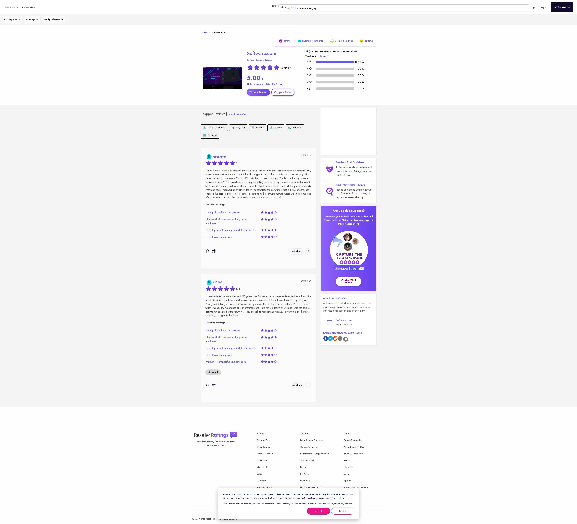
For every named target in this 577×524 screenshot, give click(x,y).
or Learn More (351, 224)
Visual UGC (262, 467)
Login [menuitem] (543, 7)
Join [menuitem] (534, 7)
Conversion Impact (309, 447)
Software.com (261, 53)
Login (346, 474)
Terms (347, 460)
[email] (340, 339)
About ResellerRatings (354, 447)
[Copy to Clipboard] (345, 339)
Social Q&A (262, 460)
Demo (303, 467)
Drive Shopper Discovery (311, 440)
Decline (342, 511)
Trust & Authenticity (353, 453)
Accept (318, 511)
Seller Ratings (263, 447)
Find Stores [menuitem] (10, 7)
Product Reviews (265, 453)
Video (259, 474)
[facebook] (325, 339)
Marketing (305, 480)
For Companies (562, 7)
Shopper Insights (308, 460)
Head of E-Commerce (310, 487)
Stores (204, 32)
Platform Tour (263, 440)
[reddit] (335, 339)
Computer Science (264, 60)
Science (250, 60)
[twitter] (330, 339)
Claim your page (348, 281)
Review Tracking (264, 487)
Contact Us (349, 467)
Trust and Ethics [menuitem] (28, 7)
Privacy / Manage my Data (356, 487)
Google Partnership (353, 440)
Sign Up (347, 480)
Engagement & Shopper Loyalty (315, 453)
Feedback (261, 480)
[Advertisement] (348, 132)
